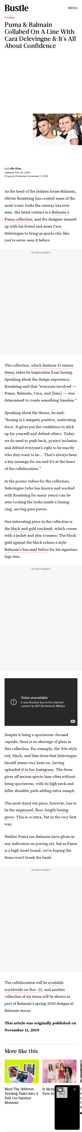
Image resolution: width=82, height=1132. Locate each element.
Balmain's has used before (27, 549)
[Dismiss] (74, 1089)
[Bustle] (16, 8)
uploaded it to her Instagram (29, 769)
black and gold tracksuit (31, 528)
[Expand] (59, 1089)
